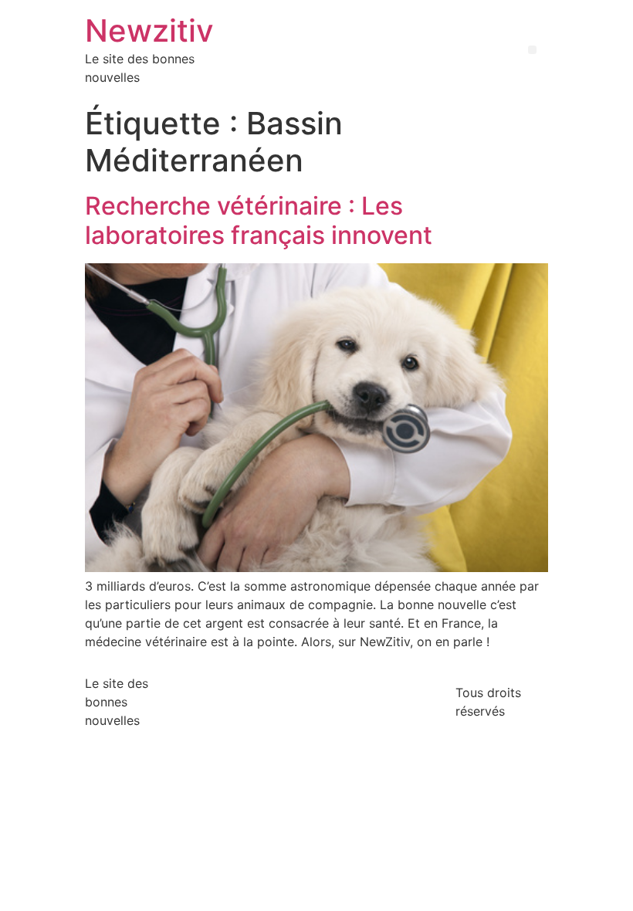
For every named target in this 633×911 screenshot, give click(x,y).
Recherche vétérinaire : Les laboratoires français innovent (258, 220)
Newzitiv (149, 30)
